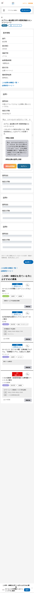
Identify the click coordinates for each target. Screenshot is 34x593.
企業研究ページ (7, 85)
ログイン (24, 166)
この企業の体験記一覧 (9, 82)
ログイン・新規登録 (28, 3)
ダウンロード (26, 10)
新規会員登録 (10, 166)
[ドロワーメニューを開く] (2, 3)
